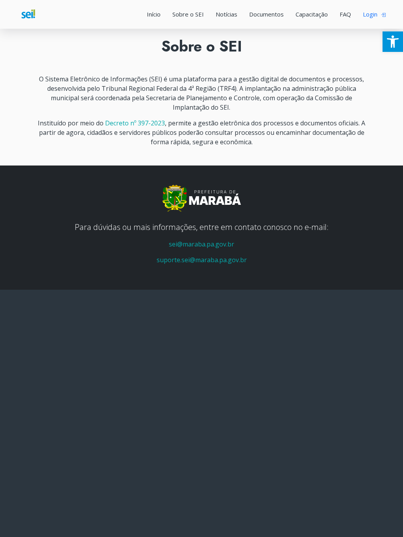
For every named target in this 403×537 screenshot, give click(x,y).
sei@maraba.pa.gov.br (201, 244)
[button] (393, 41)
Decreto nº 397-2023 (135, 123)
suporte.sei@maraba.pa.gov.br (202, 260)
